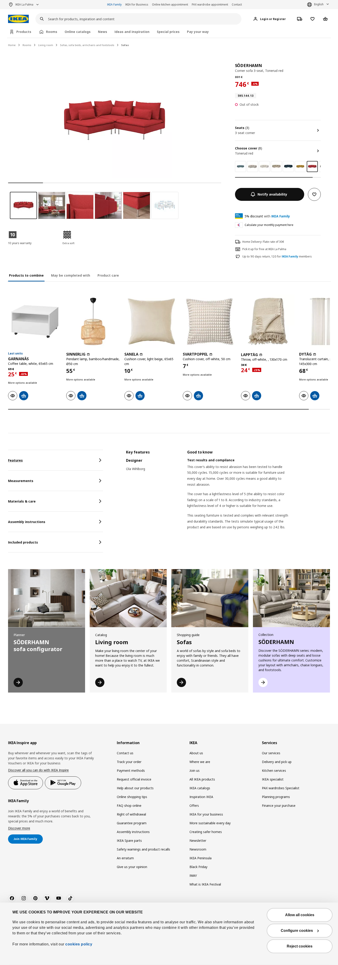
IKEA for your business (206, 814)
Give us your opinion (132, 867)
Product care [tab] (108, 275)
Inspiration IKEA (201, 797)
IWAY (193, 875)
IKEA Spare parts (129, 840)
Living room (45, 45)
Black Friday (198, 867)
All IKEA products (202, 779)
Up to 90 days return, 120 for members (277, 256)
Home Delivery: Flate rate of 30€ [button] (263, 242)
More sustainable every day (210, 823)
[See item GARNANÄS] (35, 321)
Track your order (129, 762)
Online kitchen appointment (170, 4)
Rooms (27, 45)
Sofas (125, 45)
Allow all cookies (299, 915)
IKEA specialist (273, 779)
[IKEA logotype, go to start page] (18, 19)
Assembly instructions (133, 832)
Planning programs (276, 797)
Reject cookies (299, 946)
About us (196, 753)
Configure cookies (297, 931)
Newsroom (197, 849)
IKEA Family (114, 4)
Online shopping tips (132, 797)
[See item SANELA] (151, 321)
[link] (240, 166)
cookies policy (78, 944)
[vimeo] (47, 898)
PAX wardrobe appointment (210, 4)
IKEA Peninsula (200, 858)
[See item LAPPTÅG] (268, 321)
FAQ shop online (129, 805)
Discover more (19, 828)
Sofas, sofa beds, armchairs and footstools (87, 45)
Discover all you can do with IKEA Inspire (38, 770)
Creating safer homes (205, 832)
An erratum (125, 858)
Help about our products (135, 788)
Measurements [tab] (20, 481)
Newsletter (197, 840)
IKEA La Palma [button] (24, 4)
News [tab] (102, 31)
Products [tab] (23, 31)
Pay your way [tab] (198, 31)
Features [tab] (15, 460)
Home (12, 45)
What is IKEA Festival (205, 884)
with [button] (267, 216)
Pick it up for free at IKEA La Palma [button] (264, 249)
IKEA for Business (136, 4)
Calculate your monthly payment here (269, 225)
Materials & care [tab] (22, 501)
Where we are (199, 762)
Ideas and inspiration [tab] (132, 31)
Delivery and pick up (277, 762)
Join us (194, 770)
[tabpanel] (228, 495)
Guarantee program (131, 823)
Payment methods (131, 770)
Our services (271, 753)
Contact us (125, 753)
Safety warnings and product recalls (143, 849)
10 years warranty (20, 243)
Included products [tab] (23, 542)
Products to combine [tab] (26, 275)
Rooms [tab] (51, 31)
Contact (237, 4)
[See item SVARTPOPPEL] (209, 321)
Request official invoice (134, 779)
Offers (194, 805)
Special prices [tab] (168, 31)
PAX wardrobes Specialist (280, 788)
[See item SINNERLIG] (93, 321)
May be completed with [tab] (70, 275)
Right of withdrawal (131, 814)
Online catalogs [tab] (78, 31)
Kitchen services (274, 770)
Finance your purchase (278, 805)
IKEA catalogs (199, 788)
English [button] (319, 4)
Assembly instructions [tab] (26, 522)
